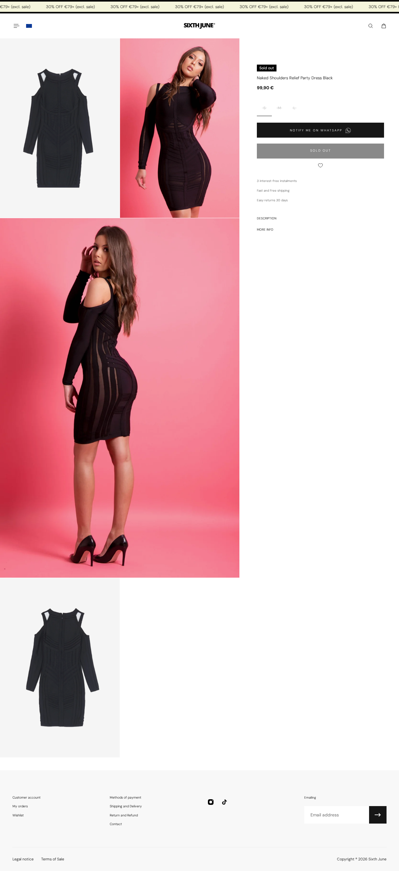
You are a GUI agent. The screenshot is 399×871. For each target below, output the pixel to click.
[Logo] (199, 26)
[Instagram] (211, 802)
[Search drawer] (370, 26)
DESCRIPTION (266, 218)
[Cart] (383, 26)
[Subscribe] (378, 815)
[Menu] (16, 26)
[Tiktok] (224, 802)
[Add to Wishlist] (320, 165)
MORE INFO (265, 230)
